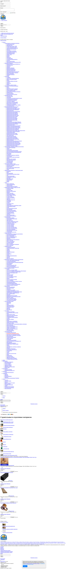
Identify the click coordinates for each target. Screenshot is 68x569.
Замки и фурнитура (10, 183)
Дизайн (6, 385)
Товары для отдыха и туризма (12, 322)
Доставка (2, 546)
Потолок (8, 49)
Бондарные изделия (10, 168)
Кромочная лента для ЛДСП (12, 94)
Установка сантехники (9, 384)
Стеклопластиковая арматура (12, 59)
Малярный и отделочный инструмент (14, 296)
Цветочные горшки (10, 323)
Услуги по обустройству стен (12, 272)
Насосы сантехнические (11, 266)
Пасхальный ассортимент (11, 234)
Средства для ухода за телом (12, 228)
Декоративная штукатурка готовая (13, 174)
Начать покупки (3, 40)
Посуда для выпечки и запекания (13, 244)
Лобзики (8, 345)
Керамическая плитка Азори (12, 133)
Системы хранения (10, 212)
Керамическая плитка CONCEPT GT (13, 64)
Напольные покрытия (9, 63)
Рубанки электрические (11, 348)
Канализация (9, 264)
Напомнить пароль (34, 403)
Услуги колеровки (10, 277)
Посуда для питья (10, 245)
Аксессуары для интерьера (11, 211)
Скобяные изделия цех (11, 247)
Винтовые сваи (9, 45)
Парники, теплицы (10, 319)
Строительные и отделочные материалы (12, 43)
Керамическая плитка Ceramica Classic (14, 143)
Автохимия (9, 97)
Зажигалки (9, 303)
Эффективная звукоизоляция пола (9, 526)
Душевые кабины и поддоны (12, 81)
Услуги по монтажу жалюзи (12, 279)
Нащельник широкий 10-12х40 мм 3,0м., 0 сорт (9, 487)
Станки (8, 351)
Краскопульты (9, 350)
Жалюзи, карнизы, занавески (12, 89)
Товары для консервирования (12, 326)
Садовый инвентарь (10, 330)
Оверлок (6, 381)
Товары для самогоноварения (12, 328)
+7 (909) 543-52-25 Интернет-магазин (7, 33)
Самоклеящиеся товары (11, 206)
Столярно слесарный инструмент (13, 290)
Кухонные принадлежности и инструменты (15, 233)
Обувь (8, 169)
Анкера (8, 249)
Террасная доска (10, 65)
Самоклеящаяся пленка (11, 90)
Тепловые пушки (10, 160)
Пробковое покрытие (11, 74)
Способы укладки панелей (7, 532)
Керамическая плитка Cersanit (12, 138)
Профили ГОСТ (10, 92)
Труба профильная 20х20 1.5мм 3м (6, 472)
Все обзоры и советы (4, 522)
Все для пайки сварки (11, 293)
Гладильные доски (10, 203)
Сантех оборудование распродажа (13, 260)
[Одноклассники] (10, 414)
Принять (25, 566)
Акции (4, 360)
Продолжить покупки (4, 565)
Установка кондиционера (9, 387)
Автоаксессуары (10, 96)
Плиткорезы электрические (12, 349)
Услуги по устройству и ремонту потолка (14, 281)
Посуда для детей (10, 240)
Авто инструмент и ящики (11, 299)
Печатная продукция (10, 214)
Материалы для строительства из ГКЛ (14, 62)
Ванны (8, 80)
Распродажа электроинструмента (13, 333)
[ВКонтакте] (8, 414)
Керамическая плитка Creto (12, 117)
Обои (8, 86)
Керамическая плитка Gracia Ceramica (13, 127)
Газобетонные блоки (10, 44)
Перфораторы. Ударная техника (12, 343)
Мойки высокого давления (12, 358)
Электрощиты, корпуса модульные (13, 157)
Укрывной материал (10, 316)
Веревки (8, 192)
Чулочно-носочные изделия (12, 208)
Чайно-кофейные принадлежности (13, 239)
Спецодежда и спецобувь (11, 300)
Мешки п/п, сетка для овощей (12, 315)
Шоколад (8, 308)
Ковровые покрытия (10, 67)
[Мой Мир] (11, 414)
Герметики (9, 171)
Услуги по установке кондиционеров (13, 284)
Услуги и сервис (8, 363)
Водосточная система (11, 61)
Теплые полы (9, 149)
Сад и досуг (7, 310)
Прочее (8, 278)
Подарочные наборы (10, 217)
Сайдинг (8, 60)
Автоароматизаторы (10, 105)
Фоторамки (9, 201)
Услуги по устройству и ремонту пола (14, 271)
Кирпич (8, 55)
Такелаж (8, 256)
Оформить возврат (8, 365)
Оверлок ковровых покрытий (12, 285)
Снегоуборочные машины (11, 340)
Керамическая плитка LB (11, 136)
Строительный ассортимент (12, 137)
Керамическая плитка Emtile (12, 119)
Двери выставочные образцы (12, 186)
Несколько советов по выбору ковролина (10, 529)
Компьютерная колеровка (9, 386)
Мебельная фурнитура (11, 199)
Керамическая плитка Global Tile (13, 129)
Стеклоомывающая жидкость (12, 99)
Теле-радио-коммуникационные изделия (14, 151)
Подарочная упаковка (11, 194)
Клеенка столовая (10, 188)
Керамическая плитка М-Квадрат (13, 109)
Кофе (8, 304)
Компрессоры (9, 355)
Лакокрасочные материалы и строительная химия (14, 170)
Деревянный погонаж (11, 52)
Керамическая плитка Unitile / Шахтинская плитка (16, 130)
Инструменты (7, 286)
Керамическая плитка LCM (12, 107)
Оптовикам (5, 371)
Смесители (9, 83)
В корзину (12, 471)
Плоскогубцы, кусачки (11, 289)
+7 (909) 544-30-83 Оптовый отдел (6, 34)
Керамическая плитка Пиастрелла (13, 141)
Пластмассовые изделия (11, 210)
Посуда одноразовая (10, 235)
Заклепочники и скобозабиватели (13, 292)
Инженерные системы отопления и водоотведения (14, 259)
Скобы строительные (10, 251)
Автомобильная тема (8, 95)
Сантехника (7, 76)
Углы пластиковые (10, 93)
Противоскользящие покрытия (12, 72)
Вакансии (6, 377)
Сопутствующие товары (9, 301)
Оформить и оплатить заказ (10, 366)
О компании (5, 373)
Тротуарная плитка (10, 135)
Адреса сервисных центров (5, 550)
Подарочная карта (8, 362)
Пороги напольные (10, 73)
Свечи (8, 207)
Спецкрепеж (9, 253)
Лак (7, 175)
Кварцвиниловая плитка (11, 69)
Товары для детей (10, 193)
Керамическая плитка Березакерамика (14, 125)
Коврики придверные (11, 68)
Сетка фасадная (9, 58)
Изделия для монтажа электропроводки (14, 152)
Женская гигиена (10, 220)
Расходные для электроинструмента (13, 334)
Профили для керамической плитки (13, 126)
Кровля (8, 56)
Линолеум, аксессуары (11, 70)
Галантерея (9, 189)
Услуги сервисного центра (9, 268)
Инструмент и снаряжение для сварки (14, 335)
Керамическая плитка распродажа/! (13, 144)
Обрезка (8, 273)
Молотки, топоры (10, 297)
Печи (8, 313)
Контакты (6, 375)
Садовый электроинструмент (12, 359)
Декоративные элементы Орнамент (13, 131)
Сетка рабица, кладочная (11, 50)
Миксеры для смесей (10, 357)
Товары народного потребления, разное (14, 205)
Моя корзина (2, 405)
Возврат (1, 547)
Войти (1, 399)
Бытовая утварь (9, 190)
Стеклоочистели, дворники (12, 100)
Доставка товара (10, 275)
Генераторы (9, 339)
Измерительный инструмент (12, 295)
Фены (8, 354)
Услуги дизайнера (10, 280)
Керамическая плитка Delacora (12, 114)
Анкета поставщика (8, 369)
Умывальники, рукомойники (12, 321)
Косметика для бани (10, 165)
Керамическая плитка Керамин (12, 123)
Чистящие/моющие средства (12, 230)
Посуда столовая (10, 243)
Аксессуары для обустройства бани (13, 167)
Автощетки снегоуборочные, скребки (13, 104)
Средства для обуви (10, 226)
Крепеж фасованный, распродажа (13, 248)
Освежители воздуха (10, 223)
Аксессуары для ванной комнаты (13, 78)
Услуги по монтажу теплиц (12, 276)
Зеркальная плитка (10, 110)
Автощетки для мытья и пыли (12, 102)
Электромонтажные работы (12, 283)
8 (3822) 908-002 (3, 37)
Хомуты (8, 257)
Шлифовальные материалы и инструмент (14, 291)
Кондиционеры (9, 162)
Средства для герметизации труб (13, 267)
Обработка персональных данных (6, 551)
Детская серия (9, 231)
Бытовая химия (7, 216)
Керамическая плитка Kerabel (12, 112)
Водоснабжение (10, 263)
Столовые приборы (10, 242)
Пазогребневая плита (11, 53)
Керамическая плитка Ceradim (12, 116)
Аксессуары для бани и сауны (10, 163)
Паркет (8, 75)
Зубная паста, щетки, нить (11, 222)
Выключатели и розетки (11, 159)
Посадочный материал (11, 325)
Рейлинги (8, 238)
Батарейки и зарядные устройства (13, 155)
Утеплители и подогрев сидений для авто (14, 98)
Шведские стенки (10, 329)
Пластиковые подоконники (12, 51)
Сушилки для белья (10, 196)
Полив (8, 320)
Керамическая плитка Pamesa (12, 118)
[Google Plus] (12, 414)
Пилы (8, 344)
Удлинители (9, 154)
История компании (8, 376)
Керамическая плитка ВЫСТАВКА (13, 108)
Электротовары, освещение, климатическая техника (14, 146)
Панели (8, 87)
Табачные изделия (10, 305)
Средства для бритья (10, 224)
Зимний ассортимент (10, 311)
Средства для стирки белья (12, 227)
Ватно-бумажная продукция (12, 218)
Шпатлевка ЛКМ (10, 178)
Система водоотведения (11, 261)
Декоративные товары (11, 314)
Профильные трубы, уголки (12, 46)
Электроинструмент (8, 331)
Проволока (9, 57)
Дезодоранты (9, 219)
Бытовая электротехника (11, 191)
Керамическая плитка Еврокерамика (13, 111)
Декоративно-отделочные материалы (11, 85)
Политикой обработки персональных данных (32, 563)
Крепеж (8, 252)
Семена (8, 318)
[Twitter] (9, 414)
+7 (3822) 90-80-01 (3, 20)
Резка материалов (8, 388)
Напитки (8, 307)
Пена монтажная (10, 173)
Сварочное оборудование (11, 337)
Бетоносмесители (10, 336)
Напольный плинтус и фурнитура (13, 71)
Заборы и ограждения (11, 327)
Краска (8, 180)
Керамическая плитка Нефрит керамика (14, 122)
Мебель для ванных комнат (12, 79)
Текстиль (8, 198)
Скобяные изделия (8, 246)
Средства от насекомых (11, 229)
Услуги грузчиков (10, 274)
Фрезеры (8, 347)
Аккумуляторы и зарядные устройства (14, 346)
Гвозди (8, 254)
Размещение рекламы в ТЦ (9, 370)
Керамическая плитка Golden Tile (13, 128)
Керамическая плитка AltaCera (12, 113)
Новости (6, 374)
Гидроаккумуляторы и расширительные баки (15, 262)
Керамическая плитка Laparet (12, 145)
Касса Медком (9, 309)
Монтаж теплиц (7, 383)
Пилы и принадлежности (11, 298)
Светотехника (9, 156)
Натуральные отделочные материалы (13, 91)
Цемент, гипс (9, 54)
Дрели (8, 352)
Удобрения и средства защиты (12, 317)
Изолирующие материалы (11, 48)
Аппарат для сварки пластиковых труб (14, 341)
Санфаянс (8, 77)
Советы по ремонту (8, 364)
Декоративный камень (11, 132)
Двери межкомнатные (11, 184)
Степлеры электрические (11, 332)
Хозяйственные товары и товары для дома (12, 187)
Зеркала (8, 82)
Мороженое (9, 302)
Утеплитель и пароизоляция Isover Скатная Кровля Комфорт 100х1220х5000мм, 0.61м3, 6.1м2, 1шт (18, 457)
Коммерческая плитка (11, 124)
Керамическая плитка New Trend (13, 115)
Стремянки (9, 200)
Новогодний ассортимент (11, 215)
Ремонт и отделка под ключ (10, 382)
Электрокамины (10, 161)
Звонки (8, 148)
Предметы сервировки (11, 237)
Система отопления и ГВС (11, 265)
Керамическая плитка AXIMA (12, 134)
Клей (8, 172)
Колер (8, 181)
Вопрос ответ (7, 367)
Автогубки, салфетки (11, 101)
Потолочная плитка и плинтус (12, 88)
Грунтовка (9, 177)
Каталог (4, 42)
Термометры (9, 204)
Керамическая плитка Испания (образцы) (14, 140)
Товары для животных (11, 197)
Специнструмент (10, 356)
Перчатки (8, 294)
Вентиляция (9, 153)
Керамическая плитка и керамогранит (11, 106)
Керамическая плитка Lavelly (12, 120)
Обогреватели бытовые (11, 147)
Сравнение (2, 559)
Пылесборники (9, 209)
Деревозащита (9, 179)
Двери (6, 182)
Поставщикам (5, 368)
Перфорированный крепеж (12, 255)
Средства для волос (10, 225)
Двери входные (9, 185)
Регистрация (2, 404)
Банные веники (9, 166)
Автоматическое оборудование (12, 150)
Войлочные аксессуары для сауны (13, 164)
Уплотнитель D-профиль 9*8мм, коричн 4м (8, 502)
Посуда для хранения (10, 241)
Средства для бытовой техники (12, 221)
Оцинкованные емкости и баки (12, 312)
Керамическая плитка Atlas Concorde (13, 142)
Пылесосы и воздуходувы (11, 353)
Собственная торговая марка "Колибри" (12, 378)
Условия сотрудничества (9, 372)
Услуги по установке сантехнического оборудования (16, 270)
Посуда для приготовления (12, 236)
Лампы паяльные (10, 338)
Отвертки (8, 288)
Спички (8, 202)
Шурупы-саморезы (10, 258)
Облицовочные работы (11, 282)
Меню (4, 397)
